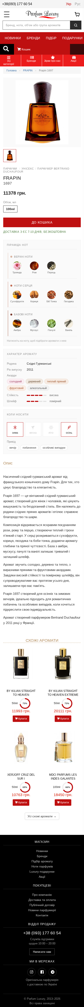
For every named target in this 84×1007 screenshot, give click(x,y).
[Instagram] (31, 972)
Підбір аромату (42, 861)
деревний (34, 381)
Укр (68, 4)
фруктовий (16, 388)
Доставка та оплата (42, 900)
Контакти (42, 915)
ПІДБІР (51, 38)
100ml (10, 209)
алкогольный (38, 388)
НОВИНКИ (13, 38)
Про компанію (42, 894)
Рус (78, 4)
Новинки (42, 851)
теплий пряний (56, 381)
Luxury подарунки (42, 871)
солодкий (15, 381)
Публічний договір (42, 905)
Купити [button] (22, 718)
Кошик (25, 49)
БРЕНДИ (33, 38)
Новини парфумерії (42, 910)
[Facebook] (42, 972)
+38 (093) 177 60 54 (42, 933)
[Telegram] (52, 972)
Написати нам (42, 951)
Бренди (42, 856)
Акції (42, 876)
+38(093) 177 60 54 (17, 4)
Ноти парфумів (42, 866)
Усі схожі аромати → (42, 816)
